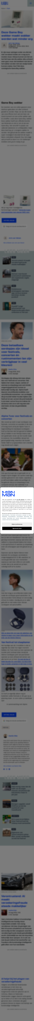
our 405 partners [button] (20, 499)
